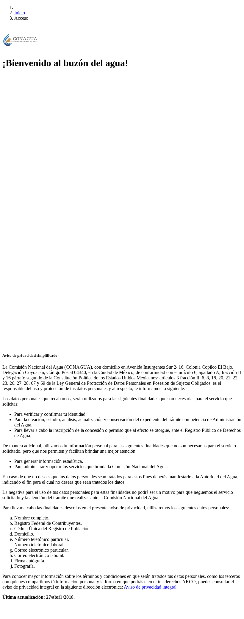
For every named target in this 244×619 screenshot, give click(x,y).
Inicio (19, 12)
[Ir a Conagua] (20, 40)
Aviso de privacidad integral (150, 586)
